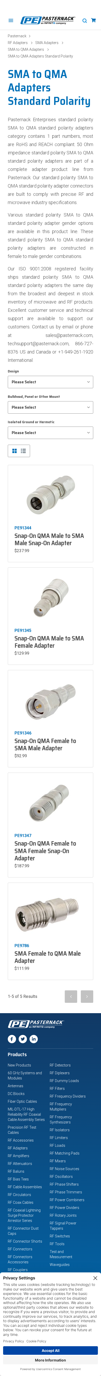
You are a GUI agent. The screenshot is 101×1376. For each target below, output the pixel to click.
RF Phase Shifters (64, 1184)
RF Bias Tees (18, 1179)
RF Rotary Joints (63, 1215)
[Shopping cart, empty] (93, 20)
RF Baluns (16, 1171)
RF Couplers (18, 1270)
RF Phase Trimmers (66, 1192)
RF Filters (57, 1088)
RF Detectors (60, 1065)
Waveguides (60, 1265)
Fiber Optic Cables (22, 1101)
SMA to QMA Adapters (26, 49)
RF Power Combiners (67, 1200)
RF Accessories (21, 1140)
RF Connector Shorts (25, 1241)
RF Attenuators (20, 1164)
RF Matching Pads (65, 1153)
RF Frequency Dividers (68, 1096)
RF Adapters (18, 43)
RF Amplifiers (18, 1156)
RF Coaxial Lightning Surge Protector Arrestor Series (24, 1215)
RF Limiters (59, 1138)
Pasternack (17, 36)
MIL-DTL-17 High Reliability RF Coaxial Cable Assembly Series (26, 1114)
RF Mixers (58, 1161)
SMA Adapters (47, 43)
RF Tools (57, 1244)
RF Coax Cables (20, 1202)
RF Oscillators (61, 1177)
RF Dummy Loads (64, 1081)
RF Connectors (20, 1249)
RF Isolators (60, 1130)
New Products (19, 1065)
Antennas (15, 1086)
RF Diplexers (60, 1073)
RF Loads (57, 1145)
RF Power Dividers (64, 1208)
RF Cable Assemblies (25, 1187)
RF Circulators (19, 1195)
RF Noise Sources (64, 1169)
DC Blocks (16, 1094)
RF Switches (60, 1236)
